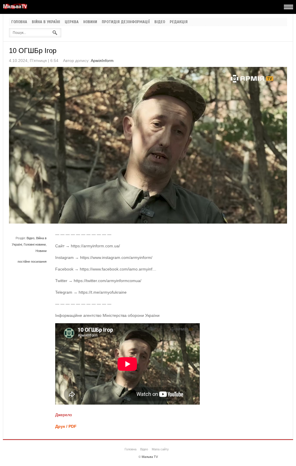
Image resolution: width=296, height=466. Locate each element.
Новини (90, 22)
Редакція (179, 22)
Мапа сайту (160, 449)
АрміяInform (102, 60)
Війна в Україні (46, 22)
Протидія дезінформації (126, 22)
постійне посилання (32, 261)
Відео (159, 22)
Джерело (63, 414)
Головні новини (35, 244)
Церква (72, 22)
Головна (19, 22)
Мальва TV (150, 456)
